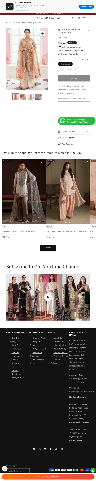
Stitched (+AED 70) (70, 70)
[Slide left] (9, 97)
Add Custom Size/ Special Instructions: (71, 98)
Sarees (15, 366)
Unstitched (67, 64)
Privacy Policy (60, 345)
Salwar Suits (17, 348)
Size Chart (86, 59)
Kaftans (15, 370)
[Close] (2, 6)
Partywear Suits (39, 348)
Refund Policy (60, 348)
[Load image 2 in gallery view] (23, 97)
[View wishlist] (84, 18)
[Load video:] (48, 297)
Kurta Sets (16, 345)
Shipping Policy (61, 352)
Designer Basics (39, 338)
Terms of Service (61, 356)
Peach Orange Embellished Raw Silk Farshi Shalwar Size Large (66, 231)
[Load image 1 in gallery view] (15, 97)
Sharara (15, 359)
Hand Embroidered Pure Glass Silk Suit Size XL (19, 231)
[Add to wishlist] (43, 33)
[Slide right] (45, 97)
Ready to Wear (18, 377)
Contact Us (58, 341)
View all (48, 247)
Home (8, 22)
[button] (5, 18)
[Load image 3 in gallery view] (31, 97)
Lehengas (16, 356)
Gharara (15, 363)
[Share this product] (88, 30)
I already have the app (21, 10)
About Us (58, 338)
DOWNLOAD (86, 7)
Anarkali (15, 352)
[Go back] (5, 468)
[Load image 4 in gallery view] (38, 97)
